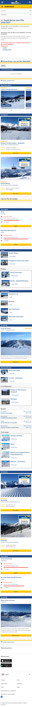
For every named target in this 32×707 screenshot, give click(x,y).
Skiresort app (5, 656)
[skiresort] (16, 2)
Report (15, 226)
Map (3, 65)
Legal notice (4, 683)
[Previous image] (2, 99)
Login (18, 687)
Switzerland (3, 560)
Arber (2, 212)
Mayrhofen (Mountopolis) (8, 230)
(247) (6, 49)
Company (19, 683)
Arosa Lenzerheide (6, 559)
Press (2, 687)
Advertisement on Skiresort (8, 690)
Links (18, 680)
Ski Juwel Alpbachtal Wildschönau (11, 577)
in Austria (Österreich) (13, 144)
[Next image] (30, 99)
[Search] (30, 2)
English (7, 674)
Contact (3, 680)
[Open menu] (2, 2)
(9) (4, 48)
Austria (2, 232)
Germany (3, 213)
